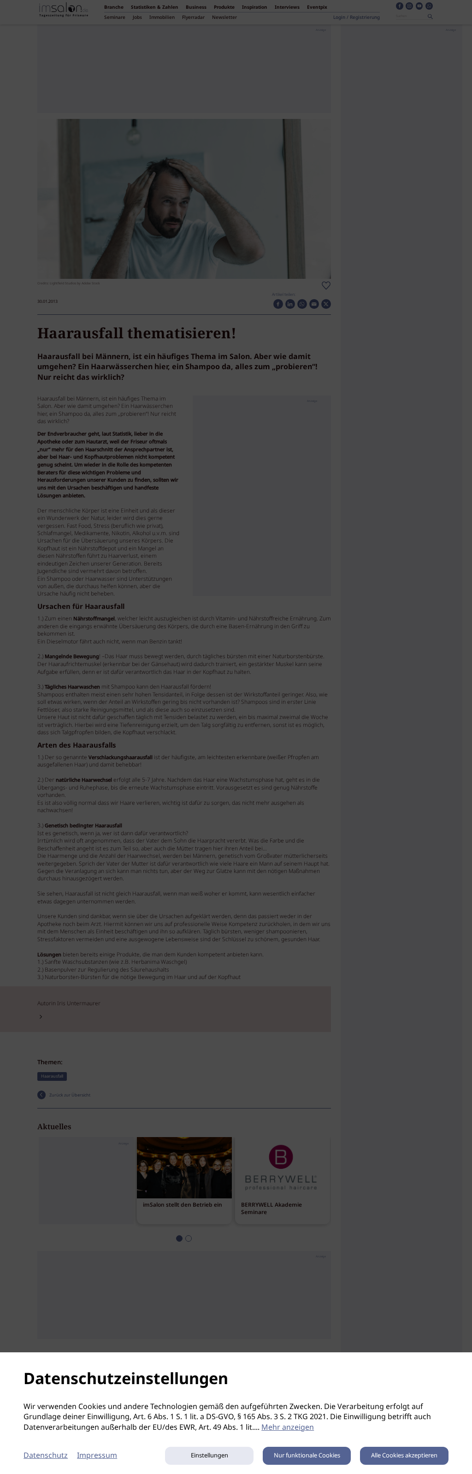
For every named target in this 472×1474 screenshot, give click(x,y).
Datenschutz (46, 1456)
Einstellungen (209, 1456)
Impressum (97, 1456)
